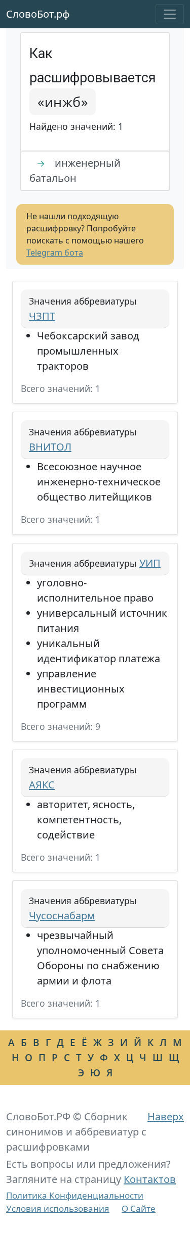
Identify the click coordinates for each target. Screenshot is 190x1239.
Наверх (165, 1116)
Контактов (150, 1179)
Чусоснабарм (62, 915)
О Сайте (139, 1208)
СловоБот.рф (38, 14)
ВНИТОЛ (50, 447)
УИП (150, 563)
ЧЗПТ (42, 316)
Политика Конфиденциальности (74, 1195)
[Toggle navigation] (170, 14)
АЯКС (42, 784)
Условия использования (57, 1208)
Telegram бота (54, 252)
